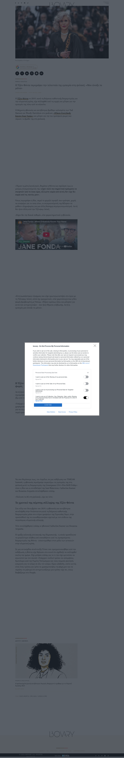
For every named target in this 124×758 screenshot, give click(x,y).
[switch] (86, 377)
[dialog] (62, 379)
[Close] (95, 346)
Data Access (62, 412)
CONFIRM (48, 405)
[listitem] (62, 373)
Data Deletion (51, 412)
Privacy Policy (73, 412)
